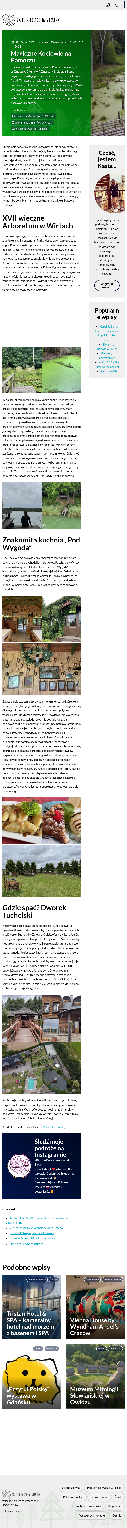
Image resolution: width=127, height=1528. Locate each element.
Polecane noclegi (37, 1279)
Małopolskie (92, 1279)
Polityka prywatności (13, 1510)
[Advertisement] (41, 319)
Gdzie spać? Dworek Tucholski (30, 128)
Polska (54, 1279)
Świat (117, 1497)
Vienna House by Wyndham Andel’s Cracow (36, 1228)
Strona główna (71, 1487)
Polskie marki (99, 1497)
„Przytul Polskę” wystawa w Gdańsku (32, 1233)
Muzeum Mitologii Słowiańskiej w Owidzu (35, 1238)
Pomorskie (51, 1348)
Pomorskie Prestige (54, 1127)
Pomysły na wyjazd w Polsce (104, 1487)
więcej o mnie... (107, 285)
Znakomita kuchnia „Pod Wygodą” (32, 122)
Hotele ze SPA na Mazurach (26, 1244)
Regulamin (114, 1506)
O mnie (116, 1515)
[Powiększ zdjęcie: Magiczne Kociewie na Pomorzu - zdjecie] (22, 370)
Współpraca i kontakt (92, 1515)
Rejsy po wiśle (109, 371)
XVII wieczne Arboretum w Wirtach (33, 116)
